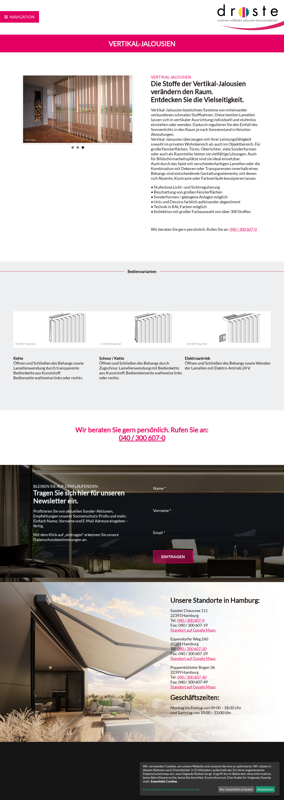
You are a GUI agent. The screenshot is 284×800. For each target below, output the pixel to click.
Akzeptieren (265, 789)
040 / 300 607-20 (192, 648)
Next (138, 109)
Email (159, 532)
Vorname (162, 510)
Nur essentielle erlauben (236, 789)
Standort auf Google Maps (193, 630)
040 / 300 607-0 (243, 229)
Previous (16, 109)
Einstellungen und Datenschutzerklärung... (172, 789)
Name (159, 488)
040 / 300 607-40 (192, 677)
